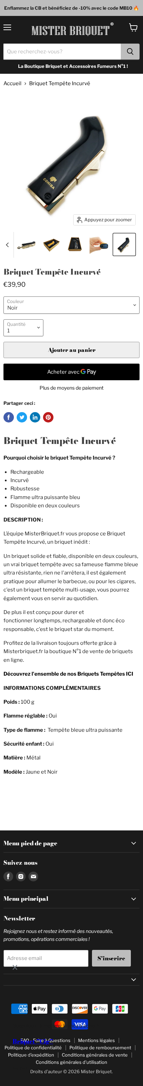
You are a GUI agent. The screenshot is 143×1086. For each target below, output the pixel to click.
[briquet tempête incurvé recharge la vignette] (100, 244)
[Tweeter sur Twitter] (22, 417)
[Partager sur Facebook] (8, 417)
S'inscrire (111, 958)
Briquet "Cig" (32, 1041)
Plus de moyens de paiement (71, 388)
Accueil (12, 84)
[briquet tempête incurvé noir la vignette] (124, 244)
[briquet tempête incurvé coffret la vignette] (76, 244)
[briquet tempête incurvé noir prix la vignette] (27, 244)
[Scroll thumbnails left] (8, 245)
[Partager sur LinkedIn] (35, 417)
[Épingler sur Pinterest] (48, 417)
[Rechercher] (130, 52)
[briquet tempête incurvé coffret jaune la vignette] (51, 244)
